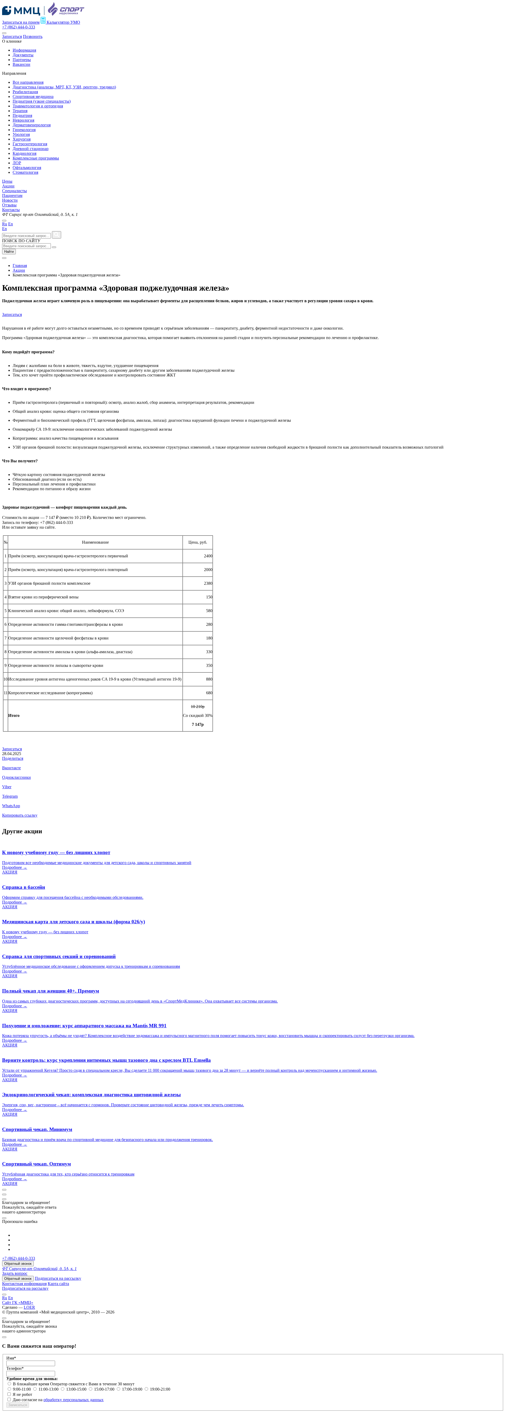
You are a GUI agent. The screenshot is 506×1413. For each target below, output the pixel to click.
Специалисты (14, 191)
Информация (24, 50)
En (10, 224)
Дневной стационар (30, 148)
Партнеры (22, 59)
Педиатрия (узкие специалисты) (42, 101)
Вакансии (21, 64)
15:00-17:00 (104, 1389)
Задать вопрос (14, 1273)
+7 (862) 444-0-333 (18, 27)
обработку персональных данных (73, 1399)
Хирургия (22, 139)
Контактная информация (24, 1283)
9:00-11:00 (22, 1389)
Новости (10, 200)
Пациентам (12, 195)
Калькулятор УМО (63, 22)
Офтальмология (27, 167)
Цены (7, 181)
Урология (21, 134)
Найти (9, 252)
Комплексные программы (36, 158)
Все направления (28, 82)
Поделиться (12, 758)
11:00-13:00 (49, 1389)
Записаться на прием (21, 22)
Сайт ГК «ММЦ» (17, 1302)
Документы (23, 55)
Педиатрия (22, 115)
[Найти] (56, 235)
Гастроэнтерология (30, 144)
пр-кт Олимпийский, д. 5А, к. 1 (39, 1268)
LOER (29, 1307)
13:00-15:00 (76, 1389)
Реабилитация (25, 92)
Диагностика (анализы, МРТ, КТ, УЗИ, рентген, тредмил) (64, 87)
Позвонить (32, 36)
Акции (8, 186)
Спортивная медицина (33, 96)
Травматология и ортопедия (38, 106)
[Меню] (4, 33)
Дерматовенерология (32, 125)
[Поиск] (54, 247)
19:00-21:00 (160, 1389)
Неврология (23, 120)
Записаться (12, 36)
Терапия (20, 110)
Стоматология (25, 172)
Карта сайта (58, 1283)
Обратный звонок (18, 1264)
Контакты (11, 209)
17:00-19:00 (132, 1389)
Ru (4, 224)
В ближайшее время (31, 1384)
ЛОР (17, 163)
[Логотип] (43, 14)
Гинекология (24, 129)
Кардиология (24, 153)
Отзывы (9, 205)
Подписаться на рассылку (58, 1278)
